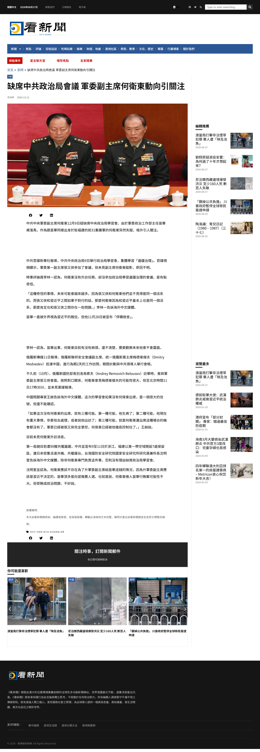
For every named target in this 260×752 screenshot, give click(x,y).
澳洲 (10, 579)
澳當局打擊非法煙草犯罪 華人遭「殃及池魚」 (36, 631)
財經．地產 (94, 49)
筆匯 (160, 49)
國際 (132, 579)
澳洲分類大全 (69, 725)
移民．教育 (128, 49)
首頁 (10, 70)
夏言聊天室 (37, 60)
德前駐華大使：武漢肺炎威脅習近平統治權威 (210, 399)
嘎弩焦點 (63, 60)
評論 (38, 49)
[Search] (250, 7)
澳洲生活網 (50, 725)
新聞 (14, 49)
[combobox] (226, 7)
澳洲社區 (110, 49)
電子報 (82, 7)
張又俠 (46, 531)
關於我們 (189, 49)
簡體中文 (11, 7)
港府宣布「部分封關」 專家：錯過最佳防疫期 (211, 421)
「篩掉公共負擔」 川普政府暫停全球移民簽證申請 (211, 205)
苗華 (62, 531)
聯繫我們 (49, 7)
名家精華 (86, 60)
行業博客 (173, 49)
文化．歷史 (146, 49)
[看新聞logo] (37, 36)
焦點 (28, 49)
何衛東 (39, 531)
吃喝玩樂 (67, 49)
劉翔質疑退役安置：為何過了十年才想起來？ (210, 161)
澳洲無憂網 (88, 725)
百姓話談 (51, 49)
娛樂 (79, 49)
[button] (30, 215)
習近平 (33, 531)
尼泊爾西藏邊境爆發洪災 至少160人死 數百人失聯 (211, 183)
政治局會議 (54, 531)
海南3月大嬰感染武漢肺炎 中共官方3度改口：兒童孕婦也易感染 (211, 445)
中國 (10, 76)
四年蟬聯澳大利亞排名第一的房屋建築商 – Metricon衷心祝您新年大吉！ (210, 472)
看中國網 (33, 725)
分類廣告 (66, 7)
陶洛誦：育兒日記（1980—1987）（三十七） (210, 228)
